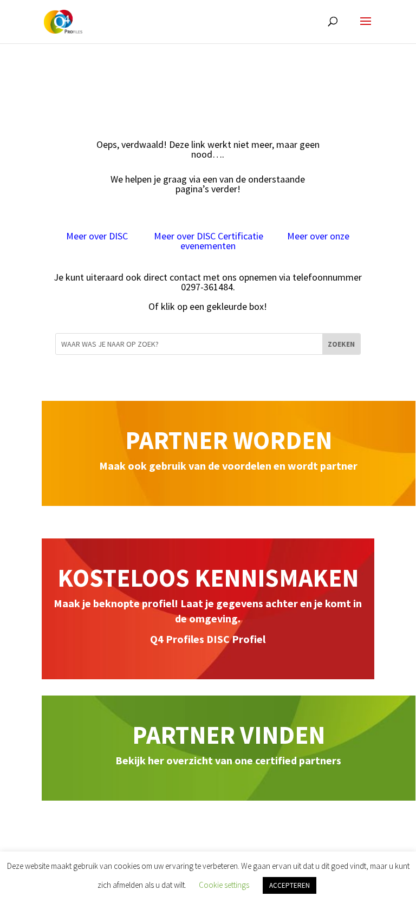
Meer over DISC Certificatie (208, 236)
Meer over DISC (98, 236)
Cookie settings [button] (224, 885)
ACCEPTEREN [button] (289, 885)
